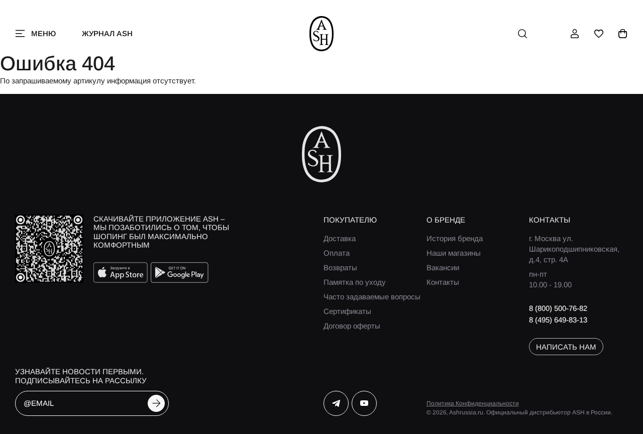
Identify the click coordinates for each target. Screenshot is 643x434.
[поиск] (522, 34)
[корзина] (623, 34)
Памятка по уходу (355, 282)
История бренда (454, 238)
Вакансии (442, 267)
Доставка (340, 238)
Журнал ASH (107, 33)
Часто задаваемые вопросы (372, 296)
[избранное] (599, 34)
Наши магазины (453, 253)
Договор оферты (352, 325)
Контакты (442, 282)
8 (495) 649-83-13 (558, 319)
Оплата (337, 253)
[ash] (321, 33)
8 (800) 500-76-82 (558, 308)
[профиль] (575, 34)
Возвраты (340, 267)
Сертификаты (347, 311)
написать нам (566, 347)
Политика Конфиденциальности (472, 403)
